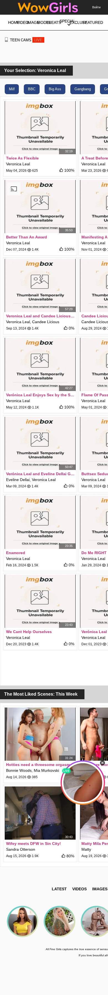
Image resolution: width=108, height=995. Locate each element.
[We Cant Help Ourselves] (40, 601)
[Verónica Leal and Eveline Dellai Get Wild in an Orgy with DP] (40, 443)
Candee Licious (45, 322)
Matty (86, 849)
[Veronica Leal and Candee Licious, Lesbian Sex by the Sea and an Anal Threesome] (40, 285)
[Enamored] (40, 522)
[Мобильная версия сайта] (6, 39)
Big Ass (55, 89)
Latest (59, 889)
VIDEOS (79, 889)
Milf (12, 89)
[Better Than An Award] (40, 206)
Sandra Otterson (20, 849)
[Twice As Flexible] (40, 127)
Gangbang (82, 89)
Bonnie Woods (19, 770)
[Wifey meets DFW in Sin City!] (40, 813)
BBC (31, 89)
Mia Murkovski (46, 770)
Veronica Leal (18, 164)
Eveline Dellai (18, 479)
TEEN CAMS (26, 40)
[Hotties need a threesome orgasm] (40, 734)
